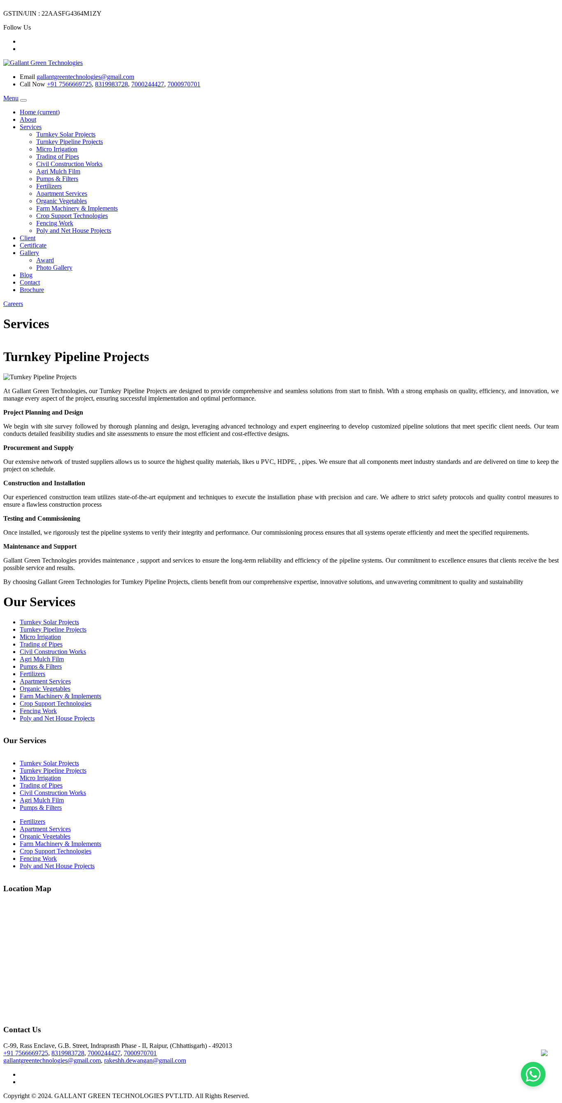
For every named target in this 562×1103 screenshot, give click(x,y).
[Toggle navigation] (23, 100)
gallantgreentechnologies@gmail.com (85, 76)
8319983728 (111, 84)
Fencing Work (54, 223)
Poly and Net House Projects (73, 230)
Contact (30, 282)
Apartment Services (61, 193)
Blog (26, 274)
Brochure (32, 289)
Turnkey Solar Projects (65, 134)
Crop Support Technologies (72, 215)
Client (27, 237)
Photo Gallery (54, 267)
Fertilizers (49, 186)
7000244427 (147, 84)
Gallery (29, 252)
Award (45, 260)
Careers (13, 303)
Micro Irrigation (56, 149)
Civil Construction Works (69, 163)
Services (31, 126)
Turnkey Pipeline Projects (69, 141)
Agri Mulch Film (58, 171)
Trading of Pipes (57, 156)
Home (40, 112)
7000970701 (183, 84)
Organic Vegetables (61, 200)
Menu (11, 98)
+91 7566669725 (69, 84)
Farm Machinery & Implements (77, 208)
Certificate (33, 245)
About (28, 119)
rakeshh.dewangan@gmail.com (145, 1060)
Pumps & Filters (57, 178)
